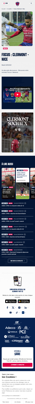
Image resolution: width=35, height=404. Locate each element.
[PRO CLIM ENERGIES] (23, 332)
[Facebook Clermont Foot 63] (8, 307)
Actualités (9, 8)
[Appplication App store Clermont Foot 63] (11, 301)
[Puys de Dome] (26, 336)
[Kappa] (28, 341)
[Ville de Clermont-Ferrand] (18, 341)
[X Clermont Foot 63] (14, 307)
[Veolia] (13, 332)
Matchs (5, 48)
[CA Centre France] (17, 322)
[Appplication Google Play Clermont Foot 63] (24, 301)
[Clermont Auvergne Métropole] (7, 341)
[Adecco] (11, 327)
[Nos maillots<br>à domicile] (17, 132)
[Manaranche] (26, 327)
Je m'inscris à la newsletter (17, 365)
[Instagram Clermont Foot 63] (20, 307)
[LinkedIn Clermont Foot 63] (26, 307)
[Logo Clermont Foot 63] (17, 4)
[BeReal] (24, 312)
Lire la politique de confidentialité (10, 395)
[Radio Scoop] (20, 327)
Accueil (3, 8)
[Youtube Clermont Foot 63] (11, 312)
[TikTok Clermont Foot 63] (17, 312)
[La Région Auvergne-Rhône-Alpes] (12, 336)
